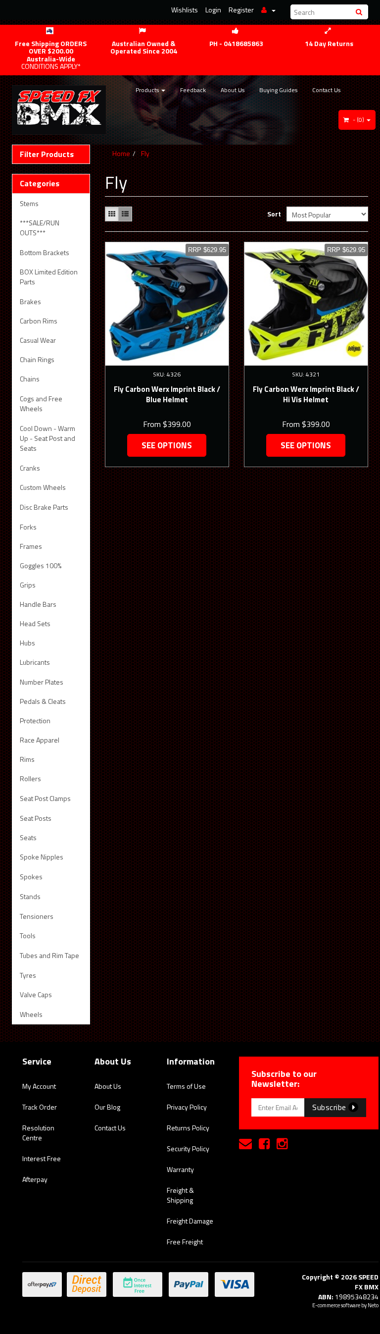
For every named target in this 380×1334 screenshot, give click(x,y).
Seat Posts (35, 818)
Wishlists (184, 9)
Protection (35, 720)
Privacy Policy (187, 1107)
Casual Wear (38, 340)
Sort (273, 214)
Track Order (39, 1107)
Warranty (180, 1169)
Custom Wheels (43, 487)
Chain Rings (37, 359)
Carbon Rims (38, 321)
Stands (30, 896)
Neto (373, 1305)
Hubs (27, 643)
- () (358, 119)
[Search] (360, 11)
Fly (145, 153)
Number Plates (41, 682)
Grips (28, 585)
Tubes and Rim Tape (49, 955)
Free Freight (185, 1241)
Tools (28, 935)
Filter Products (47, 154)
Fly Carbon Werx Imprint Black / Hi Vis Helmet (306, 394)
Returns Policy (188, 1127)
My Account (39, 1086)
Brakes (30, 301)
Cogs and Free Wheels (41, 403)
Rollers (30, 778)
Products (148, 90)
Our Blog (107, 1107)
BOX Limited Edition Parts (49, 277)
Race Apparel (39, 740)
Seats (28, 837)
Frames (31, 546)
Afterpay (35, 1179)
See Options (167, 445)
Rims (27, 759)
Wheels (31, 1014)
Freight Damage (190, 1221)
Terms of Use (186, 1086)
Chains (30, 379)
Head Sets (35, 623)
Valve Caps (36, 994)
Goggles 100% (40, 565)
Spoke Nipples (41, 857)
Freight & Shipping (180, 1195)
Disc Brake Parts (44, 507)
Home (121, 153)
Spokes (31, 876)
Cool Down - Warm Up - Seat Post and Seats (47, 438)
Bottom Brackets (44, 252)
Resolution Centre (38, 1132)
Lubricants (35, 662)
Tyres (28, 975)
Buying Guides (278, 90)
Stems (29, 203)
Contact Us (326, 90)
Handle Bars (38, 604)
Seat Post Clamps (45, 798)
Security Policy (188, 1148)
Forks (28, 527)
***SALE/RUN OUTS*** (39, 227)
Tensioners (36, 916)
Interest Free (41, 1158)
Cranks (30, 468)
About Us (232, 90)
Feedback (193, 90)
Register (241, 9)
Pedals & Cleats (43, 701)
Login (213, 9)
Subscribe (330, 1107)
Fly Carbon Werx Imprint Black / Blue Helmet (167, 394)
